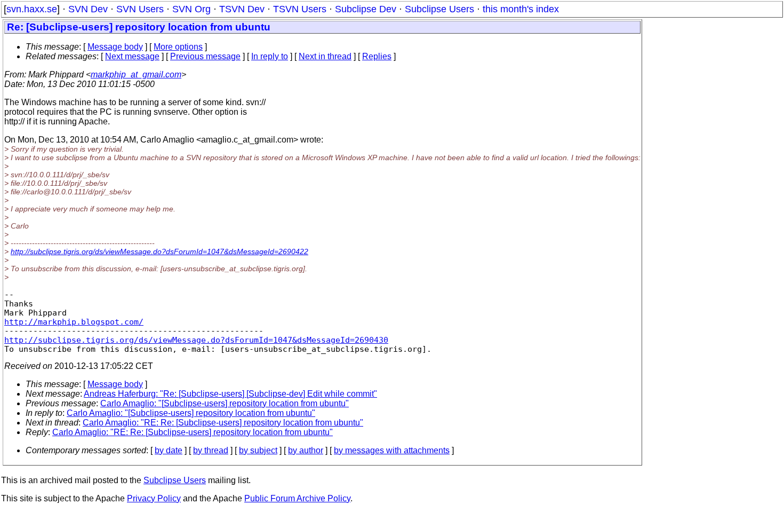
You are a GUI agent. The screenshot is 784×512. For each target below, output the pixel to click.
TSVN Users (299, 9)
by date (168, 450)
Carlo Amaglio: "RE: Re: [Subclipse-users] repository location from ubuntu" (223, 422)
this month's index (521, 9)
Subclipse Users (439, 9)
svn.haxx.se (31, 9)
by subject (258, 450)
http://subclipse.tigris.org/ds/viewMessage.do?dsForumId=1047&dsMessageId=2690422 (159, 251)
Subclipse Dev (365, 9)
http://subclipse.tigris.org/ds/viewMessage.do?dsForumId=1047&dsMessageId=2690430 (196, 339)
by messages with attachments (392, 450)
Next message (132, 56)
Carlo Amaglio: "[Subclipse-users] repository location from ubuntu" (224, 403)
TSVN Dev (242, 9)
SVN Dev (88, 9)
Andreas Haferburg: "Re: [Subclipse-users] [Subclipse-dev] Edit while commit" (230, 393)
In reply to (269, 56)
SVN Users (140, 9)
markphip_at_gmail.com (136, 74)
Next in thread (325, 56)
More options (178, 46)
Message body (115, 46)
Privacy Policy (154, 498)
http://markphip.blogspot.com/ (73, 321)
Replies (376, 56)
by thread (210, 450)
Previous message (205, 56)
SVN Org (191, 9)
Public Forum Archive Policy (297, 498)
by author (305, 450)
